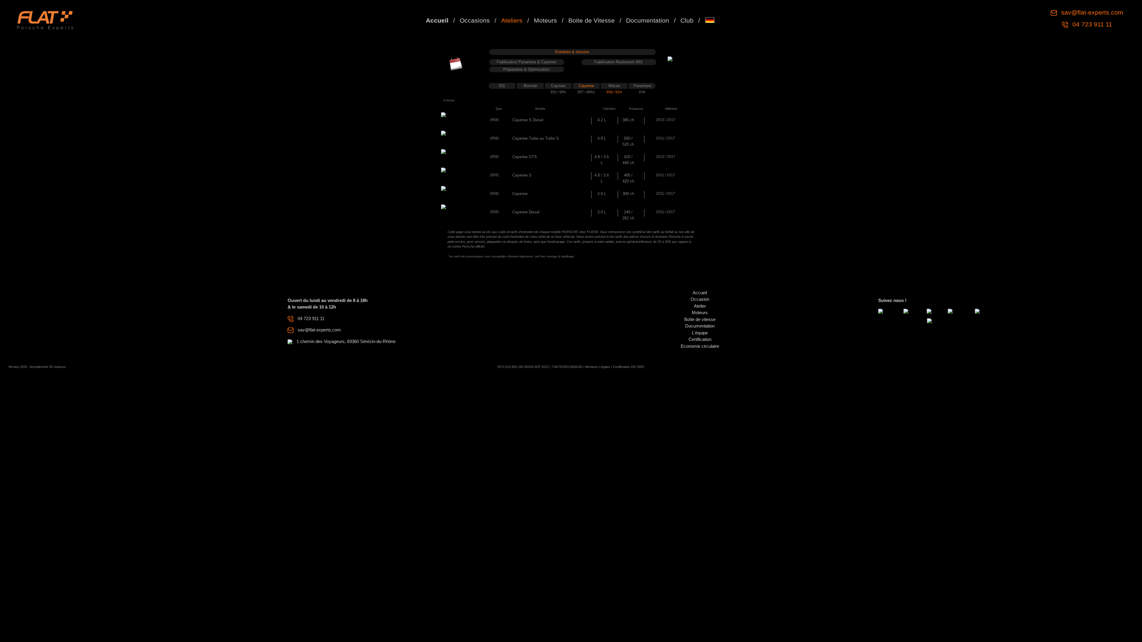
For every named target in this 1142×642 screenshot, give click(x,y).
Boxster (530, 86)
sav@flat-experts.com (1091, 12)
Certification (699, 339)
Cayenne (586, 86)
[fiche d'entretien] (450, 123)
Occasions (475, 20)
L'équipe (700, 332)
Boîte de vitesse (700, 319)
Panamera (642, 86)
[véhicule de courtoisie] (686, 61)
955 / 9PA (558, 92)
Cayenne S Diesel (527, 120)
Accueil (437, 20)
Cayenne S (521, 175)
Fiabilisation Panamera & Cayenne (526, 62)
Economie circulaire (700, 346)
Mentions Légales (597, 367)
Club (687, 20)
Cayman (558, 86)
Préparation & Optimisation (526, 69)
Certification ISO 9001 (628, 367)
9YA (642, 92)
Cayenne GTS (524, 157)
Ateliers (512, 20)
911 (502, 86)
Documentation (647, 20)
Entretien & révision (572, 52)
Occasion (700, 299)
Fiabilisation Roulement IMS (618, 62)
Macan (614, 86)
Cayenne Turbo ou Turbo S (535, 138)
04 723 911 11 (1091, 24)
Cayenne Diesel (525, 212)
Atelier (700, 306)
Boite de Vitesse (591, 20)
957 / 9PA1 (586, 92)
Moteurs (545, 20)
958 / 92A (614, 92)
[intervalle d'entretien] (455, 63)
